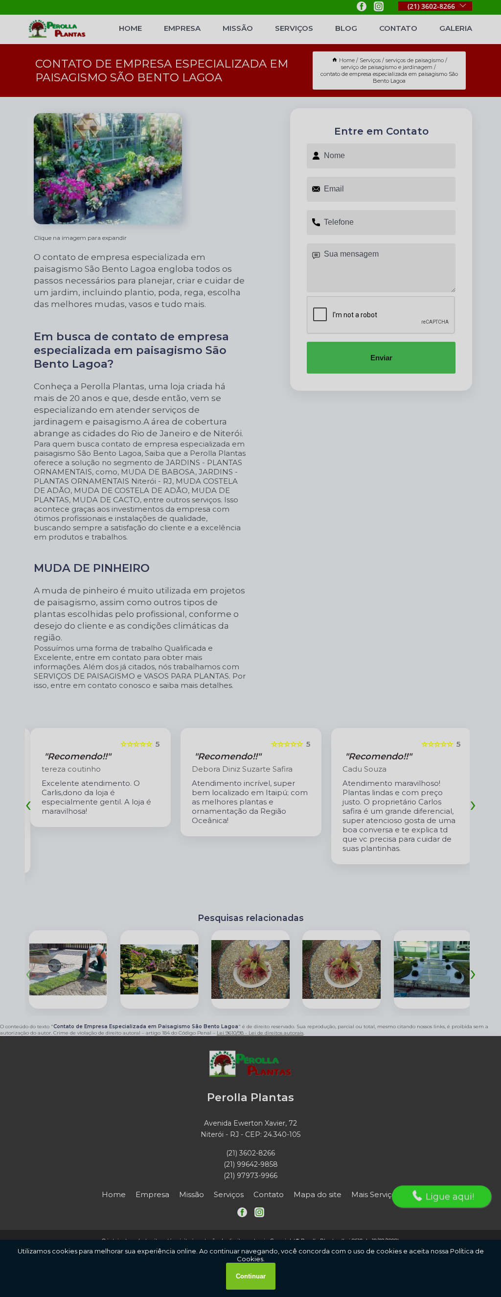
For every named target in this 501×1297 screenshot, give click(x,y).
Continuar (251, 1276)
